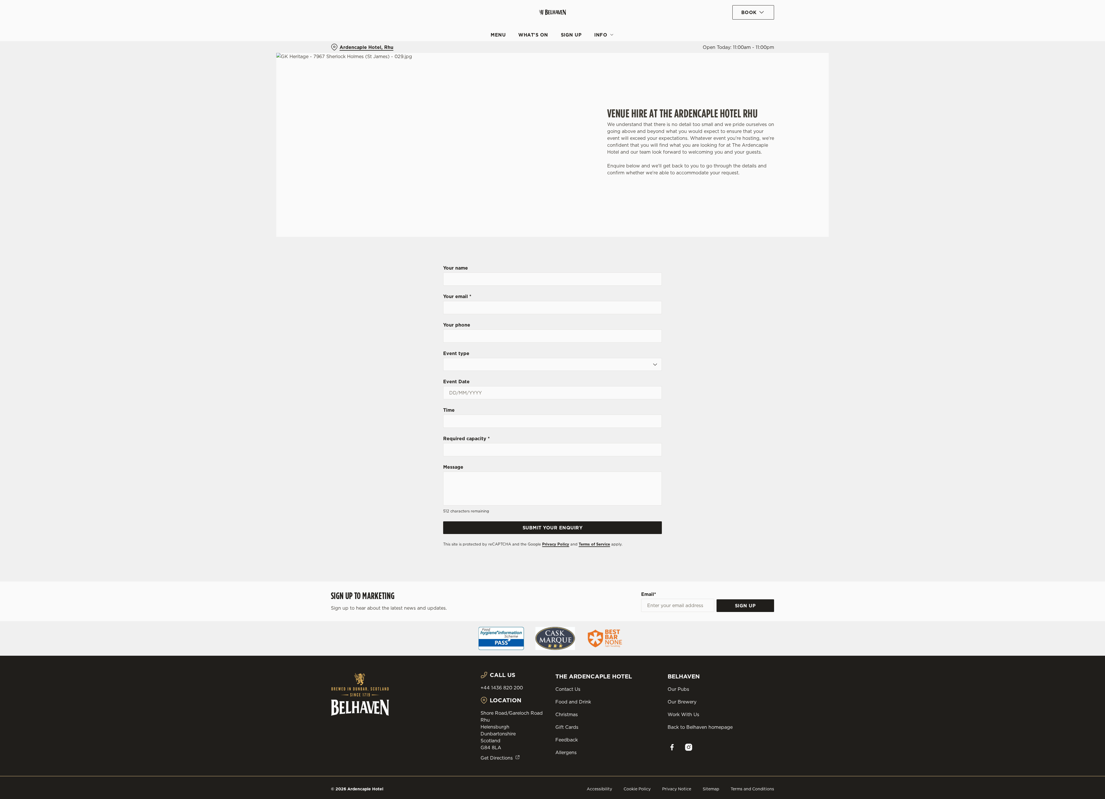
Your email (457, 296)
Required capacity (466, 438)
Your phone (456, 325)
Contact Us (567, 689)
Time (449, 410)
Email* (648, 594)
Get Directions (497, 758)
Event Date (456, 381)
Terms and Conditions (752, 789)
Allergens (566, 752)
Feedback (566, 740)
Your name (455, 268)
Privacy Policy (555, 544)
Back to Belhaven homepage (700, 727)
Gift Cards (566, 727)
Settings (610, 53)
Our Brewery (682, 702)
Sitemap (711, 789)
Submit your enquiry (553, 528)
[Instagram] (688, 747)
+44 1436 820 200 (502, 687)
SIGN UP (745, 605)
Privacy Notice (676, 789)
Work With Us (683, 714)
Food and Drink (573, 702)
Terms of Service (594, 544)
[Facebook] (672, 747)
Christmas (566, 714)
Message (453, 467)
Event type (456, 353)
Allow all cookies (742, 15)
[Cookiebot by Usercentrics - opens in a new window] (352, 53)
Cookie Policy (637, 789)
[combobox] (552, 364)
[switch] (481, 53)
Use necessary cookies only (741, 34)
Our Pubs (678, 689)
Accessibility (599, 789)
